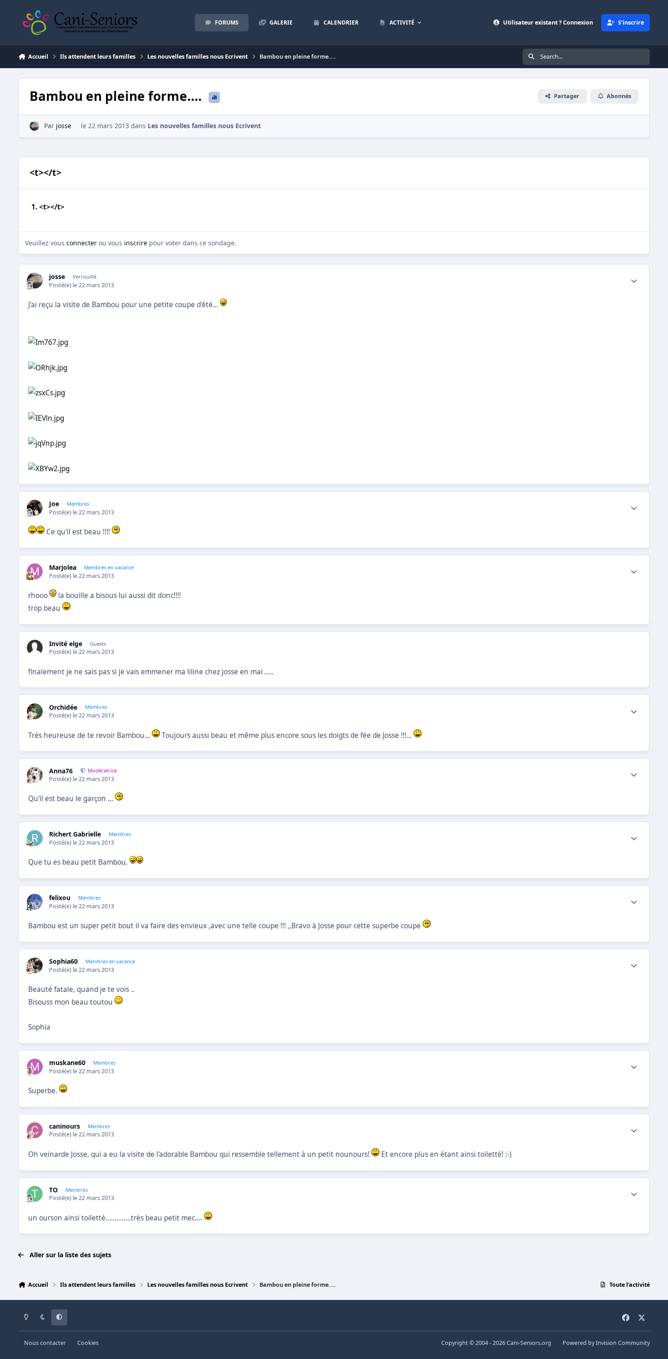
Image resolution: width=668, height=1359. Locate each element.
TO (53, 1190)
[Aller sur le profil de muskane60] (35, 1067)
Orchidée (63, 707)
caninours (64, 1126)
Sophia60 (63, 961)
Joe (54, 504)
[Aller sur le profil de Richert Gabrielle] (35, 838)
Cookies (88, 1343)
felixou (59, 898)
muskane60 (67, 1063)
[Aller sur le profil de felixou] (35, 902)
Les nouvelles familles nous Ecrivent (204, 125)
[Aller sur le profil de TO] (35, 1194)
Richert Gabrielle (75, 834)
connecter (81, 243)
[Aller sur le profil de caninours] (35, 1130)
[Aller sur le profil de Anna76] (35, 775)
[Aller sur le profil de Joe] (35, 508)
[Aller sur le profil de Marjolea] (35, 571)
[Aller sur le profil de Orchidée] (35, 711)
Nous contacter (45, 1343)
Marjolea (62, 567)
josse (63, 125)
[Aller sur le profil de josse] (34, 126)
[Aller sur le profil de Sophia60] (35, 965)
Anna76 (61, 771)
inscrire (135, 243)
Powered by (606, 1343)
